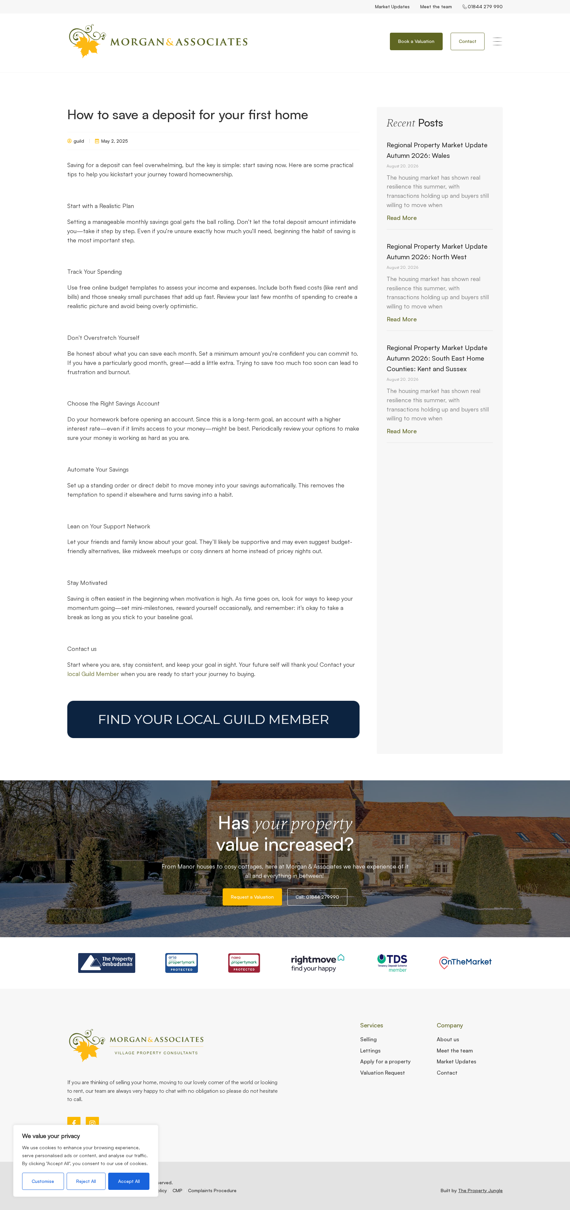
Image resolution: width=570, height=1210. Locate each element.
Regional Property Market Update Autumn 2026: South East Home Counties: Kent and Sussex (437, 358)
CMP (177, 1190)
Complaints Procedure (212, 1190)
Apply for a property (385, 1061)
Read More (402, 217)
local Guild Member (93, 673)
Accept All (129, 1181)
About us (448, 1039)
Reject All (86, 1181)
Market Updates (392, 6)
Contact (447, 1072)
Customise (43, 1181)
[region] (85, 1161)
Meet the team (436, 6)
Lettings (370, 1050)
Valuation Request (382, 1072)
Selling (368, 1039)
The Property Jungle (480, 1190)
